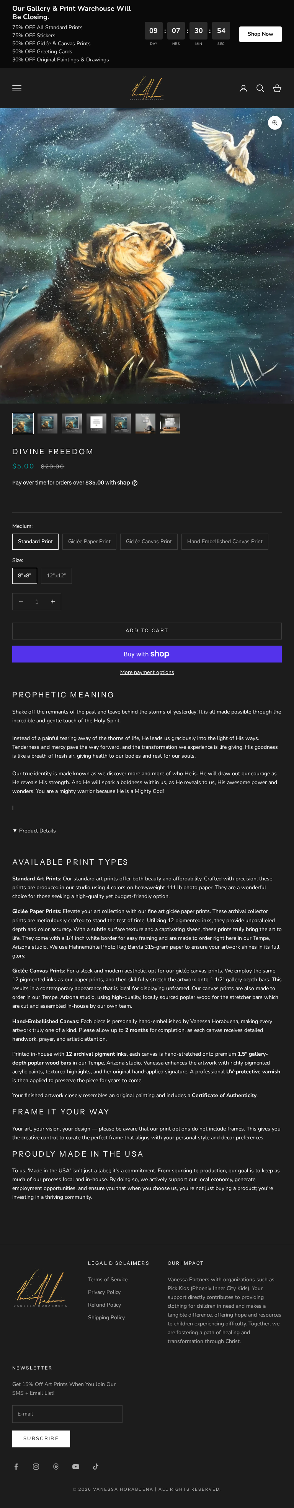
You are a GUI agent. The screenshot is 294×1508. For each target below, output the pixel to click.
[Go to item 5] (121, 423)
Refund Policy (104, 1305)
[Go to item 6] (145, 423)
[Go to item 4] (96, 423)
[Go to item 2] (47, 423)
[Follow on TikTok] (96, 1466)
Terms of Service (107, 1279)
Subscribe (41, 1438)
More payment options (147, 672)
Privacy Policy (104, 1292)
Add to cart (147, 630)
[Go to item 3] (72, 423)
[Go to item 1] (23, 423)
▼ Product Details (34, 830)
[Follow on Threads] (56, 1466)
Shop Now (260, 34)
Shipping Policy (106, 1317)
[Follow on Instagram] (36, 1466)
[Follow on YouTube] (76, 1466)
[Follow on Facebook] (16, 1466)
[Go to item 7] (170, 423)
